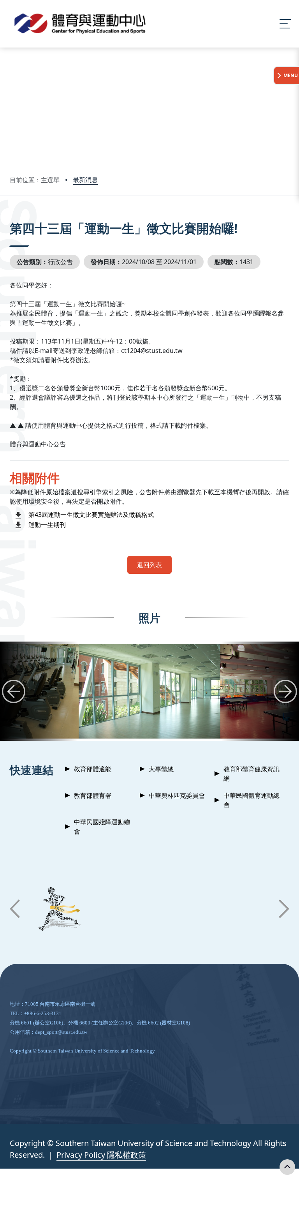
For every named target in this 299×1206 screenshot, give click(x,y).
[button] (13, 691)
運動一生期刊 (47, 524)
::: (11, 217)
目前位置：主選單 (35, 180)
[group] (149, 691)
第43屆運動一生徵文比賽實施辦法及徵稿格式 (91, 514)
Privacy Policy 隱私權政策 (101, 1155)
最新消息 (85, 179)
